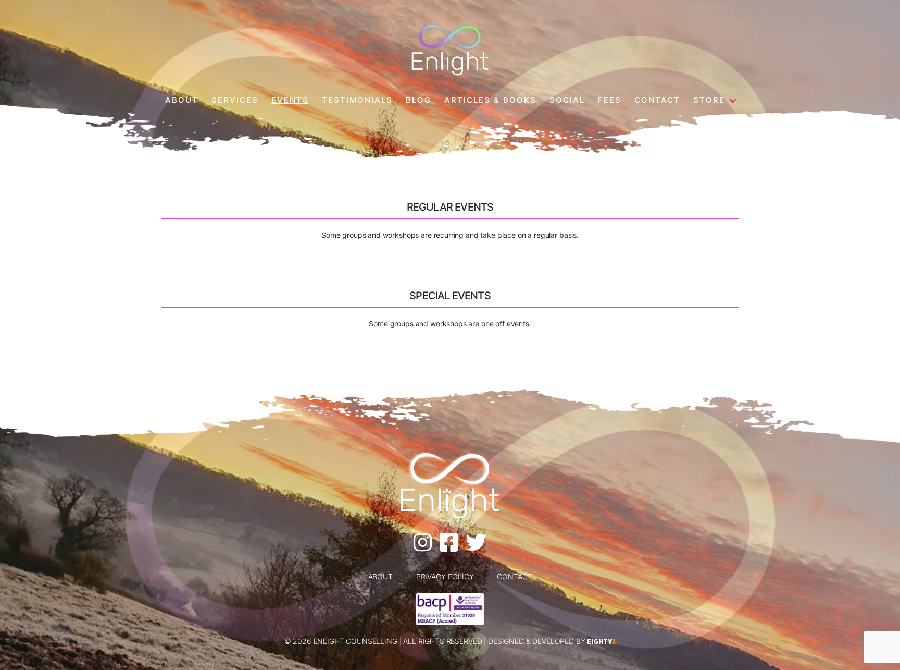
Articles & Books (490, 100)
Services (234, 100)
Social (567, 100)
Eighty (601, 641)
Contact (657, 100)
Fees (609, 100)
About (181, 100)
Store (709, 100)
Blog (418, 100)
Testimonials (357, 100)
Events (290, 100)
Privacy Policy (445, 576)
